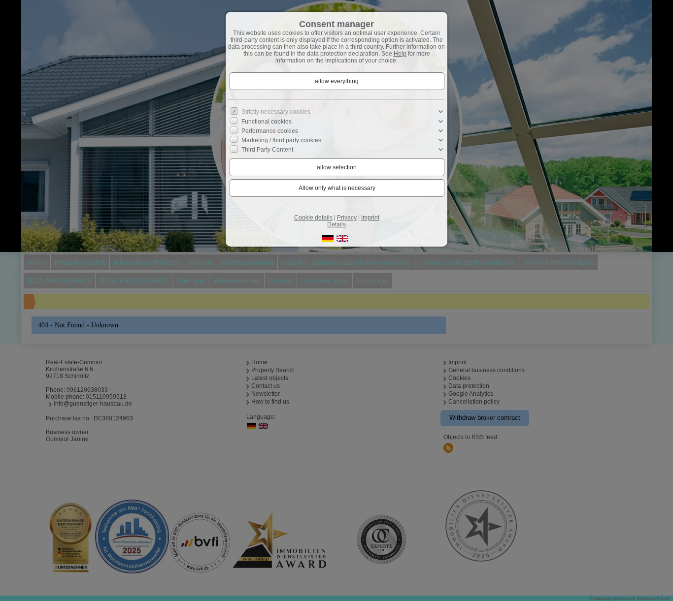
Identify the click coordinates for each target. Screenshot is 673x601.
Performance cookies (269, 130)
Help (400, 53)
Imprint (370, 217)
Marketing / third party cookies (281, 140)
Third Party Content (267, 149)
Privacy (347, 217)
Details (336, 224)
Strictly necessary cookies (275, 111)
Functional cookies (266, 121)
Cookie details (313, 217)
